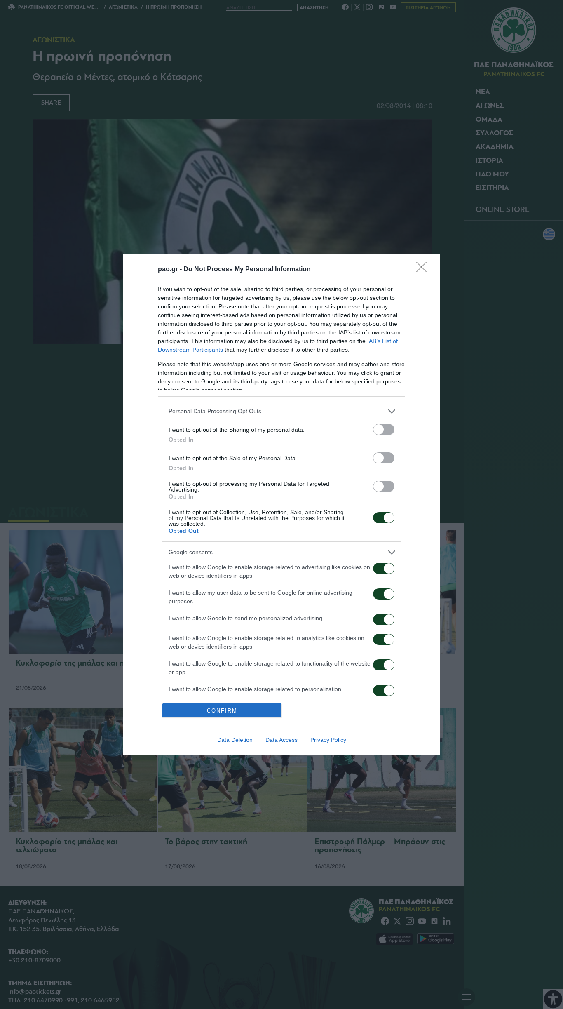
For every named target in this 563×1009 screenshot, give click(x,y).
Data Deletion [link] (235, 739)
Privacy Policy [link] (328, 739)
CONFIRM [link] (222, 711)
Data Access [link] (281, 739)
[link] (424, 270)
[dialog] (281, 504)
